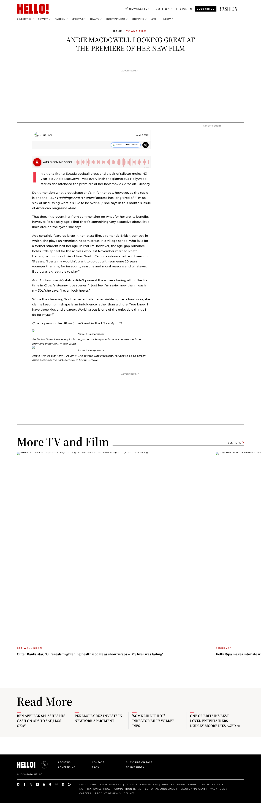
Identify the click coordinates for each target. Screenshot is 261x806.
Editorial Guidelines (160, 789)
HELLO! (47, 135)
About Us (64, 762)
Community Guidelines (142, 784)
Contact (98, 762)
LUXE (153, 19)
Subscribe (206, 8)
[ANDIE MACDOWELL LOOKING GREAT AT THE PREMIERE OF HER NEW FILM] (228, 9)
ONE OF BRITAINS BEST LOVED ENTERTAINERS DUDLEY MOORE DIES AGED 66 (215, 720)
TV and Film (136, 31)
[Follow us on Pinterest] (56, 784)
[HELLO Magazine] (33, 9)
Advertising (66, 767)
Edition (163, 8)
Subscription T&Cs (138, 762)
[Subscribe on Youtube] (43, 784)
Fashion (60, 19)
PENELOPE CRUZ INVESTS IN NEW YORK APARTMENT (98, 718)
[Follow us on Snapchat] (50, 784)
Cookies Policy (111, 784)
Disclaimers (87, 784)
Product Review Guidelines (114, 793)
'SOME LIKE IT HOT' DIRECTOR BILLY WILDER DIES (153, 720)
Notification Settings (94, 789)
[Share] (145, 145)
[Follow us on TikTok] (37, 784)
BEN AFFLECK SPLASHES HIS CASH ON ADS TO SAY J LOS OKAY (41, 720)
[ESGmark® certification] (42, 764)
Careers (85, 793)
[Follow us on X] (31, 784)
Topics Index (135, 767)
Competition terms (127, 789)
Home (117, 31)
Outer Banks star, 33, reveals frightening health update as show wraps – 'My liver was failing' (90, 654)
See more (234, 442)
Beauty (94, 19)
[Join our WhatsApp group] (69, 784)
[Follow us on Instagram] (18, 784)
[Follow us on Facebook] (24, 784)
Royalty (43, 19)
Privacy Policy (212, 784)
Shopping (138, 19)
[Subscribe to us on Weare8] (63, 784)
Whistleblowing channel (180, 784)
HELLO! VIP (167, 19)
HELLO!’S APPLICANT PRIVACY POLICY (203, 789)
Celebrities (24, 19)
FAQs (95, 767)
